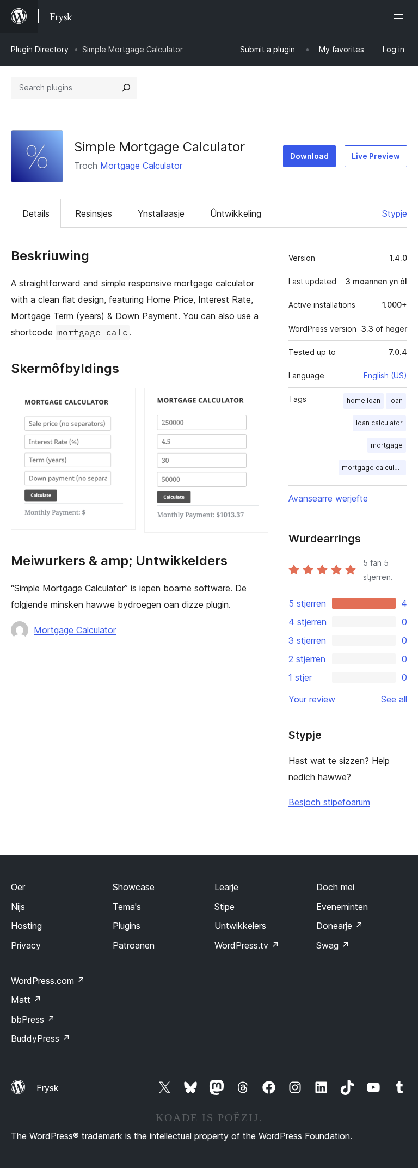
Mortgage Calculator (141, 165)
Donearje (339, 925)
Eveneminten (342, 906)
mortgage (387, 445)
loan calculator (379, 423)
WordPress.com (48, 980)
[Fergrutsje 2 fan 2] (253, 402)
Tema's (127, 906)
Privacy (26, 945)
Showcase (134, 887)
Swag (332, 945)
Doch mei (335, 887)
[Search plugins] (126, 88)
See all (394, 699)
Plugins (126, 925)
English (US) (385, 375)
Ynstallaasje (161, 213)
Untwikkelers (240, 925)
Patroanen (134, 945)
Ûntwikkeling (235, 213)
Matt (26, 999)
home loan (363, 400)
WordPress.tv (246, 945)
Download (309, 156)
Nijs (18, 906)
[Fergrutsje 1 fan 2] (120, 402)
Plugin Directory (40, 49)
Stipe (224, 906)
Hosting (26, 925)
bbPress (33, 1019)
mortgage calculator (374, 467)
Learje (226, 887)
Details (36, 213)
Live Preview (376, 156)
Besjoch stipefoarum (329, 802)
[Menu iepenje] (400, 16)
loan (396, 400)
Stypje (394, 213)
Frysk (47, 1088)
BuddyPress (40, 1038)
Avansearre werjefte (328, 498)
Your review (311, 699)
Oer (18, 887)
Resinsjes (93, 213)
